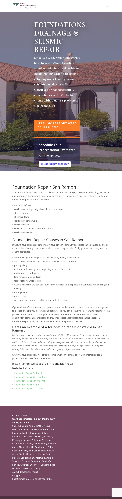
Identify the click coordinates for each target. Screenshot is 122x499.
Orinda (36, 443)
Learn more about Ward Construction (57, 125)
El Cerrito (36, 440)
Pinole (22, 454)
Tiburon (26, 461)
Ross (52, 464)
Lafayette (27, 443)
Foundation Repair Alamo (26, 384)
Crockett (24, 464)
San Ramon (40, 447)
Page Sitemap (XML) (42, 478)
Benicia (15, 464)
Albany (27, 440)
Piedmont (46, 440)
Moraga (45, 443)
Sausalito (16, 461)
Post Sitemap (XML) (21, 478)
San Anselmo (36, 457)
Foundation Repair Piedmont (28, 373)
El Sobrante (31, 454)
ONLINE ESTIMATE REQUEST (54, 164)
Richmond (17, 443)
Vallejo (41, 454)
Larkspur (25, 457)
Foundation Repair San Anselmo (29, 380)
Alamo (22, 447)
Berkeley (39, 436)
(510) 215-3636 (52, 156)
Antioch (15, 471)
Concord (45, 464)
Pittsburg (35, 468)
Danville (30, 447)
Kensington (17, 440)
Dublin (50, 447)
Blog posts (17, 475)
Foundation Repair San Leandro (29, 377)
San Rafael (47, 461)
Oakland (48, 436)
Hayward (28, 450)
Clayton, (24, 471)
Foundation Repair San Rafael (28, 388)
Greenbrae (36, 461)
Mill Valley (17, 468)
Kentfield (48, 457)
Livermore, (35, 464)
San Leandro (40, 450)
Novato (26, 468)
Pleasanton (17, 450)
